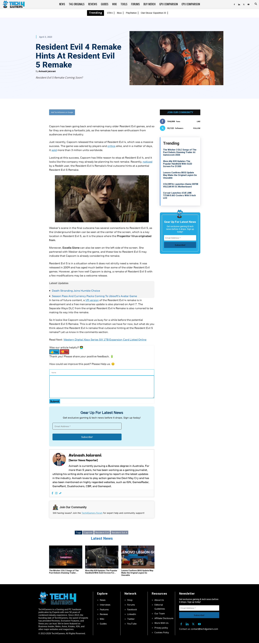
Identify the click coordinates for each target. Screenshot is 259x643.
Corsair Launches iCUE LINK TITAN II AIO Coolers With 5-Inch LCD (179, 195)
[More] (129, 112)
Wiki (114, 4)
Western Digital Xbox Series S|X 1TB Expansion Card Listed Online (105, 339)
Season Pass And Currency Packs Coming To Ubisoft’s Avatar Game (94, 296)
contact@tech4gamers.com (204, 628)
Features (104, 609)
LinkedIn (131, 614)
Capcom (88, 532)
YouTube (132, 623)
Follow (196, 128)
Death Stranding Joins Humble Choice (76, 290)
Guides (104, 4)
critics (111, 146)
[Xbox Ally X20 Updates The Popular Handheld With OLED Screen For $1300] (101, 557)
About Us (159, 600)
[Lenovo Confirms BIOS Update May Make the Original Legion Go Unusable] (137, 557)
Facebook (132, 609)
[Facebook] (234, 4)
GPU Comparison (168, 4)
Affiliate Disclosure (163, 618)
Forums (135, 4)
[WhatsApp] (116, 112)
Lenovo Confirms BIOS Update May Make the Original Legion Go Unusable (137, 572)
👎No (64, 351)
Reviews (92, 4)
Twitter (131, 618)
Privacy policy (161, 627)
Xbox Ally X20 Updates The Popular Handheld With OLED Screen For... (101, 571)
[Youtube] (248, 4)
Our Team (159, 613)
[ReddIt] (123, 112)
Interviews (105, 604)
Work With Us (161, 623)
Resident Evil (102, 532)
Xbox (119, 13)
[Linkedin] (239, 4)
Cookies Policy (161, 632)
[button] (256, 4)
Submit (54, 401)
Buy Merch (150, 4)
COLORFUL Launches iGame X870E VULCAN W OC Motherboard (180, 185)
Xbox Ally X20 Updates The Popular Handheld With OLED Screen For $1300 (177, 164)
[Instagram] (56, 493)
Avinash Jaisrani (47, 71)
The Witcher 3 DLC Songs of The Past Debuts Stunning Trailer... (64, 571)
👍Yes (54, 351)
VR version (92, 300)
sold (54, 150)
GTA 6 (110, 13)
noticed (147, 161)
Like (198, 121)
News (62, 4)
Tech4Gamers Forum (92, 513)
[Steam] (60, 493)
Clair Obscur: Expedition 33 (153, 13)
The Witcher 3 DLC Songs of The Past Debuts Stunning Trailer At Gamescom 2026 (179, 152)
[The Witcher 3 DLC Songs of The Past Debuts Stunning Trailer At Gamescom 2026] (65, 557)
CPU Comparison (191, 4)
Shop (129, 600)
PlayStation (131, 13)
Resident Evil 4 (119, 532)
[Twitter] (244, 4)
